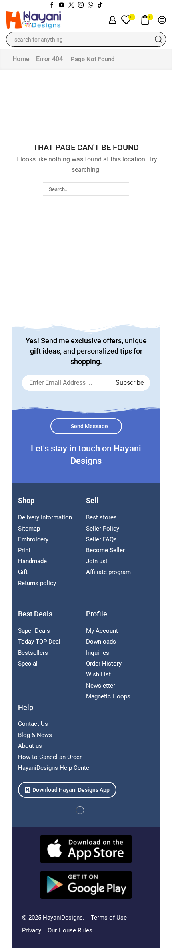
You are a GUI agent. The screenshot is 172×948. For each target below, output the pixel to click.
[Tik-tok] (100, 5)
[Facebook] (52, 5)
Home (21, 59)
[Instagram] (81, 5)
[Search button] (159, 39)
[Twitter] (71, 5)
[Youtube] (61, 5)
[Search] (122, 189)
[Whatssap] (90, 5)
